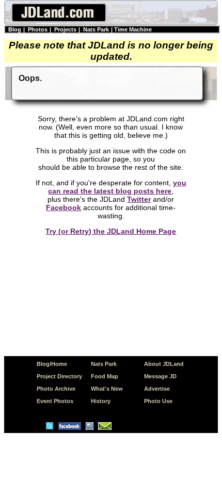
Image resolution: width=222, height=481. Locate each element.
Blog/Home (52, 364)
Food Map (104, 376)
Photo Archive (56, 389)
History (100, 401)
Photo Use (158, 401)
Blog (14, 29)
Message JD (160, 376)
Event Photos (55, 401)
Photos (37, 29)
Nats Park (96, 29)
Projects (65, 29)
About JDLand (164, 364)
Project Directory (59, 376)
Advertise (157, 389)
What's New (107, 389)
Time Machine (133, 29)
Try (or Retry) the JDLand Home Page (110, 231)
